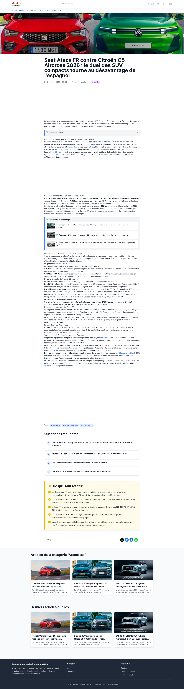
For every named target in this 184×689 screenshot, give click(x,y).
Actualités (22, 10)
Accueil (151, 4)
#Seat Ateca (55, 425)
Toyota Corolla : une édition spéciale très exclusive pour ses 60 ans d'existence (49, 586)
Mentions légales (127, 675)
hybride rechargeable (124, 353)
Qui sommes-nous (128, 671)
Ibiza (108, 142)
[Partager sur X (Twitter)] (122, 540)
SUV (53, 366)
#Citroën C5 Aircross (70, 425)
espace (55, 350)
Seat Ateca (103, 338)
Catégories (161, 4)
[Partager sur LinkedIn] (131, 540)
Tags (170, 4)
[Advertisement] (92, 102)
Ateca (93, 144)
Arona (101, 142)
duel (46, 366)
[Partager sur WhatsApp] (136, 540)
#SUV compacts (86, 425)
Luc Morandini (80, 82)
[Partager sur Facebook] (127, 540)
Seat (75, 147)
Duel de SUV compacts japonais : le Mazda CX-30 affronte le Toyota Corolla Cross (90, 586)
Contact (124, 668)
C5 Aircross (59, 152)
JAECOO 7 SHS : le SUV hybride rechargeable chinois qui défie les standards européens (131, 586)
